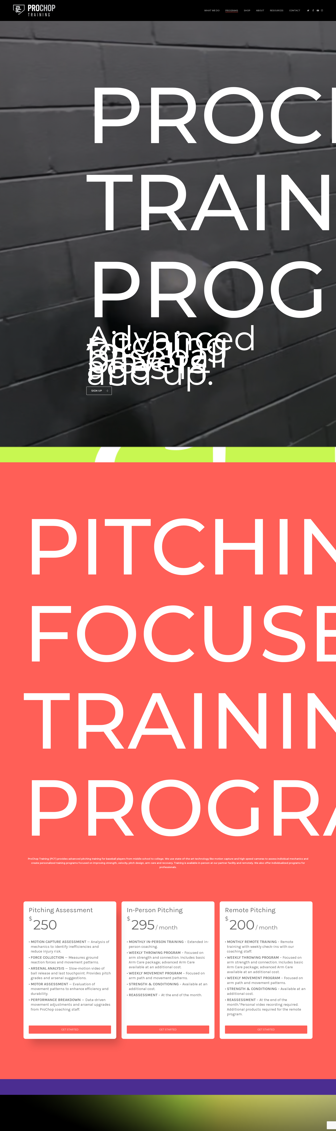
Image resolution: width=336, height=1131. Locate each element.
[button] (99, 391)
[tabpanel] (168, 970)
